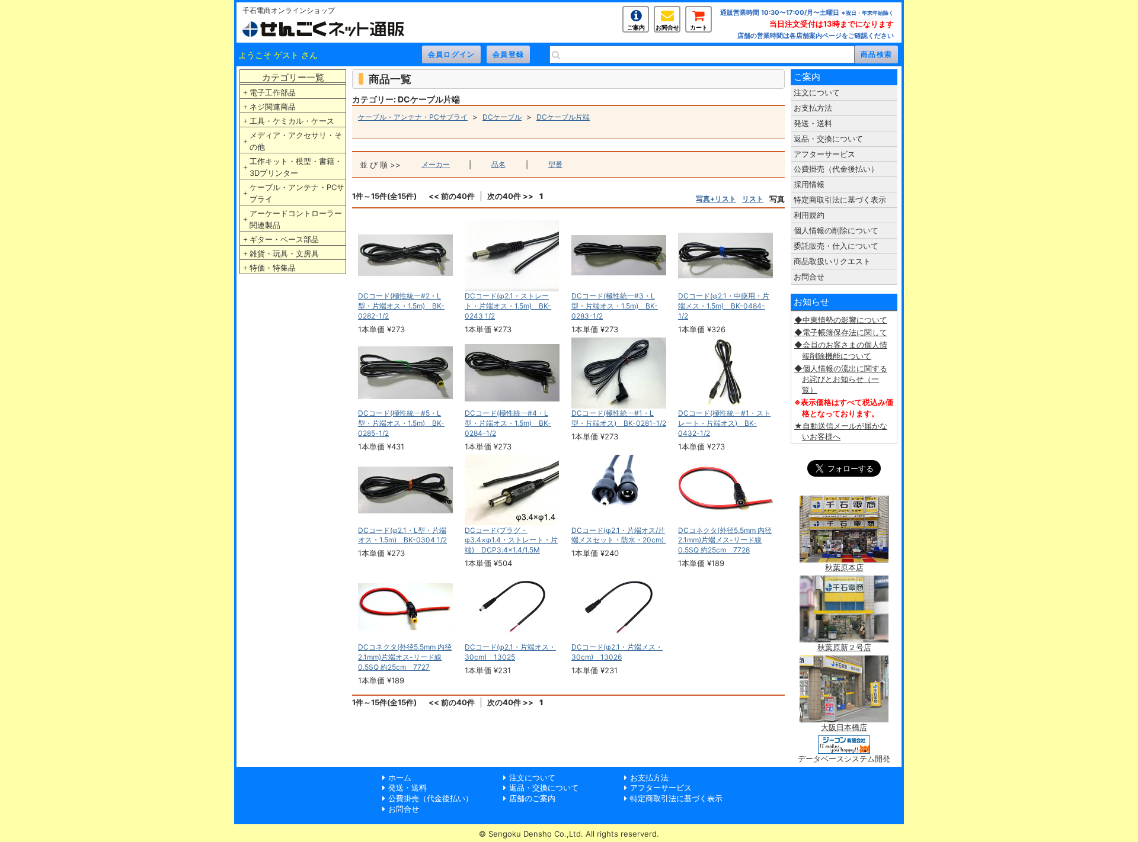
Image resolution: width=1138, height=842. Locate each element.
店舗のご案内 (532, 798)
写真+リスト (716, 198)
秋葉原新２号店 (844, 647)
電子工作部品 (273, 92)
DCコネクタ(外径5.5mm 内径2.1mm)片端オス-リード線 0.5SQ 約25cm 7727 (405, 656)
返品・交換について (828, 138)
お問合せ (667, 27)
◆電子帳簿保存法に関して (840, 332)
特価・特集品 (273, 267)
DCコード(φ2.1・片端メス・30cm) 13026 (617, 651)
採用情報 (809, 184)
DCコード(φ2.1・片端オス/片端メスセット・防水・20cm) (621, 535)
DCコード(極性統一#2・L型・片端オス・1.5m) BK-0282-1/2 (401, 305)
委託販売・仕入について (836, 245)
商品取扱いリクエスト (832, 261)
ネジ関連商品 (273, 106)
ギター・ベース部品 (284, 239)
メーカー (435, 164)
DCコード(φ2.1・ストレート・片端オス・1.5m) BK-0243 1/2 (508, 305)
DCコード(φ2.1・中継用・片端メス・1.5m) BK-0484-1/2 (723, 305)
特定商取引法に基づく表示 (840, 199)
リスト (752, 198)
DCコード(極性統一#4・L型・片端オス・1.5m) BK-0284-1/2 (508, 423)
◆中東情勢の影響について (840, 319)
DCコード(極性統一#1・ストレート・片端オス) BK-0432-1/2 (724, 423)
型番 (555, 164)
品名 (498, 164)
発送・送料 (813, 123)
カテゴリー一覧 (293, 77)
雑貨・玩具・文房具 (284, 253)
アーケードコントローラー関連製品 (296, 219)
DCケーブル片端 (563, 117)
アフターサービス (824, 154)
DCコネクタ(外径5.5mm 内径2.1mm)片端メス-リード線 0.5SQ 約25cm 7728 (725, 540)
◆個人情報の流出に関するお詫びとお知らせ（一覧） (840, 379)
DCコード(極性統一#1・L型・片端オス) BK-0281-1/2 (618, 418)
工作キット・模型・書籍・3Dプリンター (296, 167)
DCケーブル (502, 117)
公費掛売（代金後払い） (836, 168)
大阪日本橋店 (844, 727)
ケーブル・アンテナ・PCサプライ (297, 193)
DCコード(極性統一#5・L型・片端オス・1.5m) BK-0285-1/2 (401, 423)
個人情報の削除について (836, 230)
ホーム (399, 777)
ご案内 (636, 27)
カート (699, 27)
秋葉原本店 (844, 567)
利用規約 (809, 215)
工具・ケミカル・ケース (292, 121)
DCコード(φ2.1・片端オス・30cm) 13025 (510, 651)
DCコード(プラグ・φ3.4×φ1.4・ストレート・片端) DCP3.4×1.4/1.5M (511, 540)
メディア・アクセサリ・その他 (296, 141)
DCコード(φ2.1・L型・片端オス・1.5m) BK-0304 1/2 (402, 535)
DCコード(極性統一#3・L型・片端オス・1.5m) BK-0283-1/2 (614, 305)
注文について (817, 92)
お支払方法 (813, 108)
